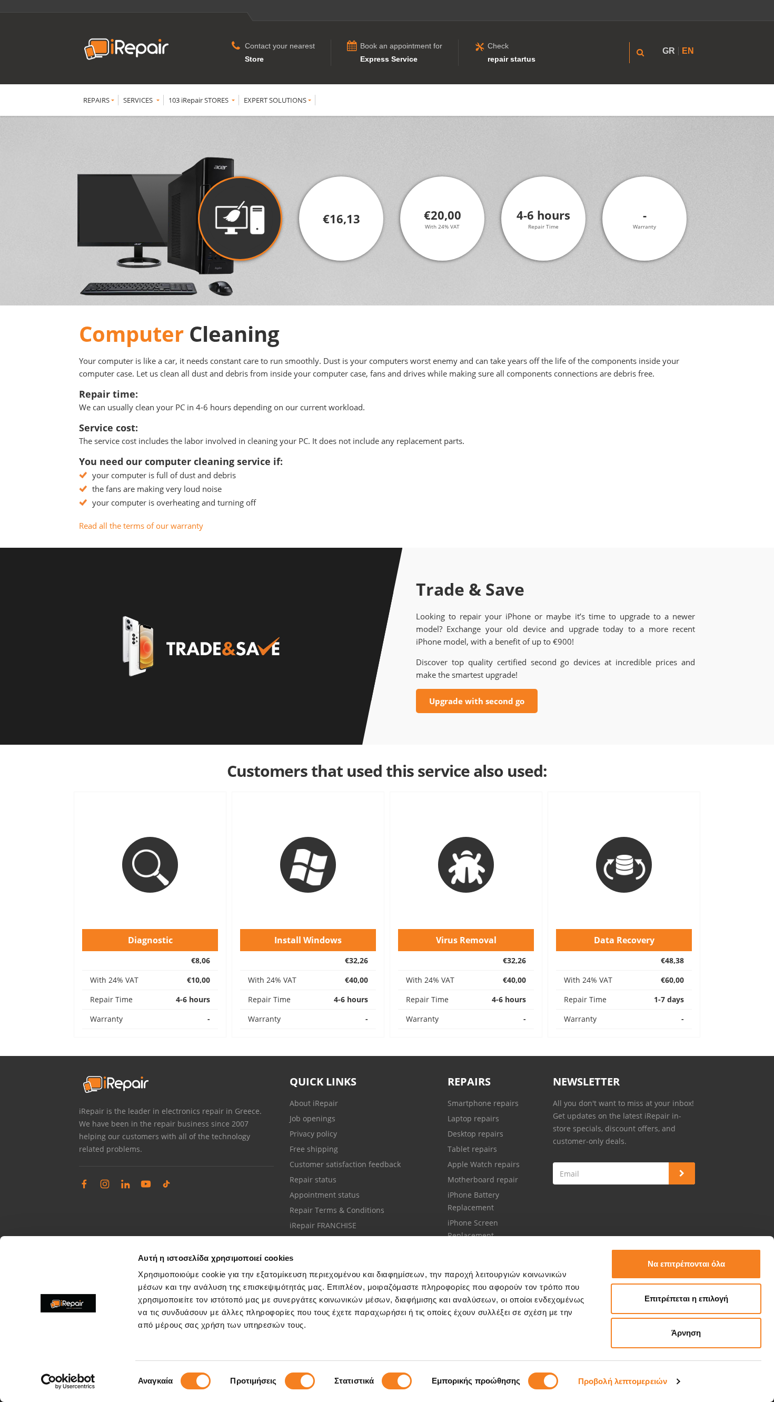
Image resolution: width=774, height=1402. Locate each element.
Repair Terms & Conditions (337, 1210)
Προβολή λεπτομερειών (622, 1381)
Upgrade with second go (476, 701)
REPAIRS (96, 100)
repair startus (511, 59)
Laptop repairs (473, 1118)
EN (688, 50)
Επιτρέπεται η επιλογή (686, 1298)
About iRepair (314, 1103)
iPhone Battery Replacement (473, 1201)
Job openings (312, 1118)
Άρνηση (686, 1332)
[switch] (300, 1381)
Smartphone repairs (483, 1103)
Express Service (389, 59)
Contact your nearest (280, 46)
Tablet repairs (472, 1149)
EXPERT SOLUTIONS (275, 100)
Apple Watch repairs (484, 1164)
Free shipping (314, 1149)
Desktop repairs (475, 1134)
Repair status (313, 1179)
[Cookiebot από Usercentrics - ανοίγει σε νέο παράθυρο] (68, 1381)
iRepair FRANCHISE (323, 1225)
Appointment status (325, 1195)
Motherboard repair (483, 1179)
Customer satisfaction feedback (345, 1164)
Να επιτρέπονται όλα (686, 1263)
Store (254, 59)
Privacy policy (313, 1134)
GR (668, 50)
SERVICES (138, 100)
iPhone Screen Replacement (473, 1229)
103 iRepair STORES (199, 100)
